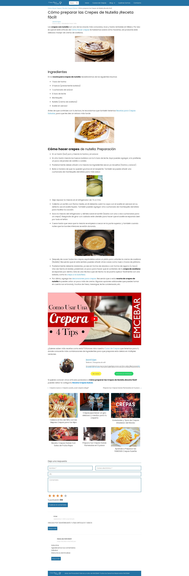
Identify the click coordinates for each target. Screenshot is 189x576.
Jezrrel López (56, 22)
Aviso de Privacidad (72, 573)
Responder (53, 528)
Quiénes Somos (124, 3)
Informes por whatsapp (124, 374)
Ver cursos (96, 374)
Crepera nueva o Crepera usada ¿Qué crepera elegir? (69, 388)
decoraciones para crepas (84, 278)
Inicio (87, 3)
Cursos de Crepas (99, 3)
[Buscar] (77, 2)
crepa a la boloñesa (76, 274)
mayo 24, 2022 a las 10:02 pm (66, 541)
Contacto (137, 3)
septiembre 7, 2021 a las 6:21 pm (64, 519)
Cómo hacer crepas (80, 30)
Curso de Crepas (112, 348)
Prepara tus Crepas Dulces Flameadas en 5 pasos (121, 388)
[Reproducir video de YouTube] (94, 319)
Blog (111, 3)
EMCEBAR (96, 573)
